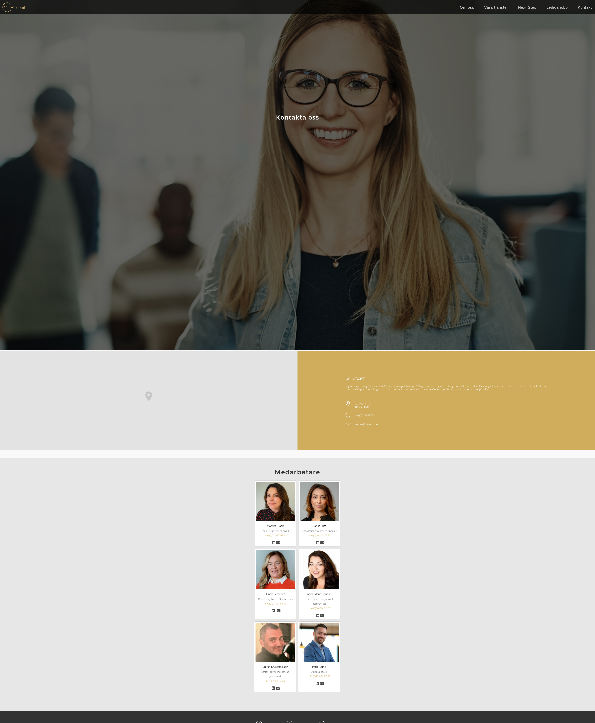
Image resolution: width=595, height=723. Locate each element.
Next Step (527, 7)
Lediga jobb (557, 7)
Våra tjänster (496, 7)
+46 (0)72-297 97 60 (275, 535)
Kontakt (585, 7)
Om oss (467, 7)
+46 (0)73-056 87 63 (319, 676)
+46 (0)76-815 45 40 (275, 681)
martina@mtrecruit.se (366, 424)
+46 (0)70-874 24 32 (320, 608)
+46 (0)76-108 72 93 (320, 535)
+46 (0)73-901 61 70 (275, 603)
